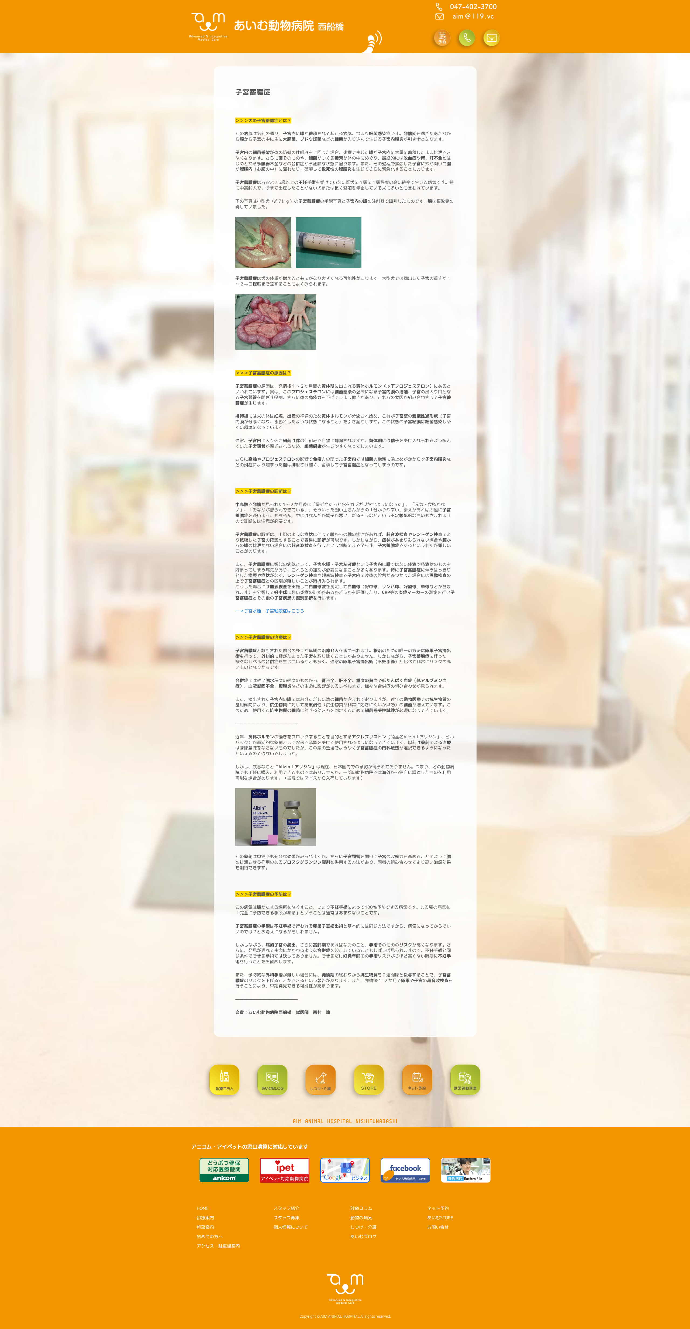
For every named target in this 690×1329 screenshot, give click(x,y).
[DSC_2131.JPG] (263, 242)
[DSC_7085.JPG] (275, 817)
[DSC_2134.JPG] (293, 242)
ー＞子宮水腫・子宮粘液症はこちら (269, 611)
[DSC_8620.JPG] (275, 321)
